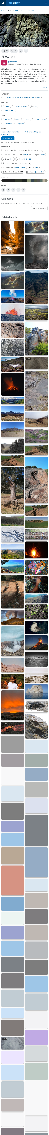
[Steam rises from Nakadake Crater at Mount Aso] (12, 641)
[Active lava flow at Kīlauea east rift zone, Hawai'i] (36, 950)
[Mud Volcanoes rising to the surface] (12, 534)
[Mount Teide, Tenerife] (12, 665)
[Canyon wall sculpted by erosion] (12, 881)
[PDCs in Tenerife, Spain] (12, 932)
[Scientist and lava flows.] (36, 967)
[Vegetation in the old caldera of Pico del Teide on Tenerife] (12, 413)
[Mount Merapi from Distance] (36, 885)
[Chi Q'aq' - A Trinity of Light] (36, 642)
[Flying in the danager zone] (12, 1105)
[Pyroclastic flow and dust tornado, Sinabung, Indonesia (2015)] (36, 1123)
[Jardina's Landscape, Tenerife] (12, 918)
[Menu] (46, 3)
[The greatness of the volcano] (12, 998)
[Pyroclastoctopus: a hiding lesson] (36, 584)
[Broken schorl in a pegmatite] (36, 706)
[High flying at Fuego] (12, 1120)
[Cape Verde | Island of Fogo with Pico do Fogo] (36, 760)
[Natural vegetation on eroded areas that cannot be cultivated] (36, 522)
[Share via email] (18, 190)
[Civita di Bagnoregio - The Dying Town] (12, 551)
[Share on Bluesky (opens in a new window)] (13, 190)
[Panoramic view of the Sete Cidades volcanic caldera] (12, 400)
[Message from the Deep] (36, 549)
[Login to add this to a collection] (26, 51)
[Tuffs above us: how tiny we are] (36, 900)
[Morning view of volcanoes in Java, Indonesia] (12, 811)
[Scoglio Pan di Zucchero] (36, 691)
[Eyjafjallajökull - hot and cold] (12, 776)
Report (45, 87)
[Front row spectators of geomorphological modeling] (12, 826)
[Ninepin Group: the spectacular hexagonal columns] (12, 948)
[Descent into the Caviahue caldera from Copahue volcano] (36, 659)
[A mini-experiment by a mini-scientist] (12, 681)
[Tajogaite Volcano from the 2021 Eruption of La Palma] (36, 227)
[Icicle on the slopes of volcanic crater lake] (36, 916)
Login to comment (39, 208)
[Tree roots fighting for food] (12, 490)
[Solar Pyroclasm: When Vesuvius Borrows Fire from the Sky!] (12, 705)
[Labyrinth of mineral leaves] (12, 760)
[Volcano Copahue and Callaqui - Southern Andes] (36, 789)
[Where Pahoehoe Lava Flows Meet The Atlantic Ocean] (36, 675)
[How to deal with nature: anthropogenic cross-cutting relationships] (36, 287)
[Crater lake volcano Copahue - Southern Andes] (12, 793)
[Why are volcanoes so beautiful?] (36, 746)
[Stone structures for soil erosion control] (36, 534)
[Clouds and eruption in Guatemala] (36, 984)
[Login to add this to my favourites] (21, 51)
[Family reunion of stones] (12, 591)
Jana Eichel (19, 10)
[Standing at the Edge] (36, 1053)
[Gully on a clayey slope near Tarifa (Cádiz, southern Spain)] (36, 435)
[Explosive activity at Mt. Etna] (12, 263)
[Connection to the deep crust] (12, 296)
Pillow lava (30, 10)
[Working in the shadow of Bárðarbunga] (12, 839)
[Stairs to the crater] (12, 744)
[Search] (3, 3)
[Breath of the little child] (36, 774)
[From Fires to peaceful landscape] (36, 312)
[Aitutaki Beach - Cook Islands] (12, 1089)
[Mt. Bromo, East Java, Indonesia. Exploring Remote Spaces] (12, 1057)
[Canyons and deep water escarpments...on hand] (12, 855)
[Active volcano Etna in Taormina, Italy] (12, 566)
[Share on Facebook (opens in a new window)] (3, 190)
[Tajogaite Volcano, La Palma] (12, 280)
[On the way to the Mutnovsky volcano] (36, 1020)
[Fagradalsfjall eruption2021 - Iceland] (12, 312)
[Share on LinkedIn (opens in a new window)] (8, 190)
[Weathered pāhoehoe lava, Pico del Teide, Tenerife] (12, 330)
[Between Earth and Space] (12, 364)
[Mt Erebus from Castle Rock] (36, 805)
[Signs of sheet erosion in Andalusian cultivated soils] (12, 520)
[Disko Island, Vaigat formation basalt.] (36, 598)
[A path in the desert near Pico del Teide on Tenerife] (36, 419)
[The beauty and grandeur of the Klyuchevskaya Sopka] (36, 1002)
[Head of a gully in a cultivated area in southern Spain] (36, 450)
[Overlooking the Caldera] (12, 1072)
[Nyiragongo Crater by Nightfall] (36, 862)
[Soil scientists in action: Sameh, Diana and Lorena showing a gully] (36, 510)
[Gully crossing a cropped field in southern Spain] (12, 460)
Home (3, 10)
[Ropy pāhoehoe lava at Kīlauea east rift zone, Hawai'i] (12, 347)
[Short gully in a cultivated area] (36, 480)
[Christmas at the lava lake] (36, 627)
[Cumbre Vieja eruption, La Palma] (12, 617)
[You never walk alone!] (12, 904)
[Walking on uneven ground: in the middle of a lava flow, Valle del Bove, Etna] (12, 446)
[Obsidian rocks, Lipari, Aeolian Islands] (36, 338)
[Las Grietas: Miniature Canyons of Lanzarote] (12, 237)
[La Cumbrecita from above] (12, 1028)
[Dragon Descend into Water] (36, 932)
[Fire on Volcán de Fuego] (12, 384)
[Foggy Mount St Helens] (12, 1013)
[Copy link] (23, 190)
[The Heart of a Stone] (36, 567)
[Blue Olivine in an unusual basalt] (36, 1037)
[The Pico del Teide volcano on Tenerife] (12, 429)
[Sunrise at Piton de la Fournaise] (12, 964)
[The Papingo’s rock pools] (36, 830)
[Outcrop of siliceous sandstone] (36, 1098)
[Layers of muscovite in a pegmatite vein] (36, 726)
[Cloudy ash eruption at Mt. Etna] (36, 252)
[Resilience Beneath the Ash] (36, 611)
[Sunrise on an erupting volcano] (12, 980)
